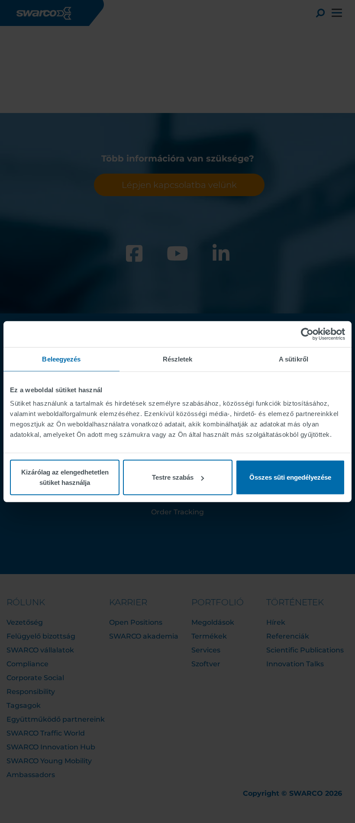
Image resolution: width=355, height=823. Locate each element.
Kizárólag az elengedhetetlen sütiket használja (65, 477)
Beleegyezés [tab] (61, 358)
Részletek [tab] (178, 358)
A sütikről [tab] (293, 358)
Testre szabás (173, 477)
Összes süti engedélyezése (290, 477)
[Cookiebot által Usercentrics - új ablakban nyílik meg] (307, 333)
